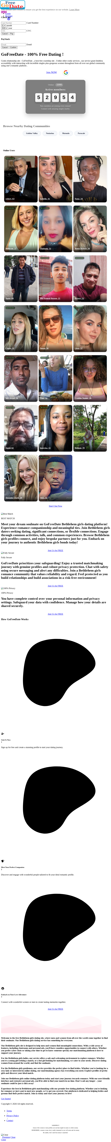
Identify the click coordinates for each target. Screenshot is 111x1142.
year (10, 28)
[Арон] (21, 278)
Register (8, 16)
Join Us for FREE (55, 614)
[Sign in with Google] (66, 72)
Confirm (13, 47)
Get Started (6, 1099)
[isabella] (55, 179)
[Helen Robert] (90, 229)
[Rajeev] (90, 278)
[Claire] (21, 328)
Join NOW (51, 72)
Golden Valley (32, 133)
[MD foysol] (21, 378)
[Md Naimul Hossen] (55, 278)
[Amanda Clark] (21, 478)
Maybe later (55, 595)
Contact (9, 1120)
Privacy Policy (12, 1116)
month (9, 25)
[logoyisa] (55, 428)
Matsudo (65, 133)
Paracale (81, 133)
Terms (9, 1111)
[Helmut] (90, 428)
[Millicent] (21, 229)
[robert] (21, 179)
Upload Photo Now (57, 590)
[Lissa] (90, 328)
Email (29, 44)
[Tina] (55, 378)
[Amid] (21, 428)
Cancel (5, 34)
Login (8, 13)
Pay (11, 34)
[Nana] (90, 179)
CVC (29, 31)
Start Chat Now (55, 506)
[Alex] (55, 478)
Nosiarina (50, 133)
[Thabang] (55, 229)
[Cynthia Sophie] (90, 378)
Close (13, 1137)
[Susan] (55, 328)
